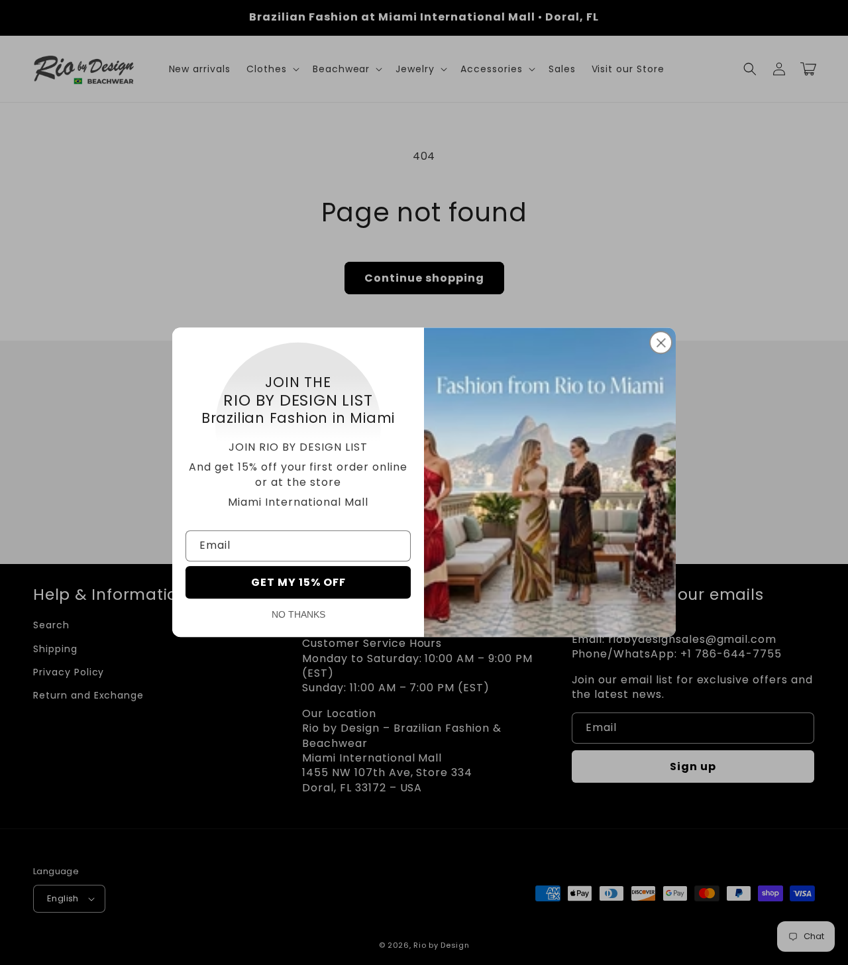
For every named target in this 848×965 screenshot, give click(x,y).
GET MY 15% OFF (298, 583)
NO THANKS (298, 615)
